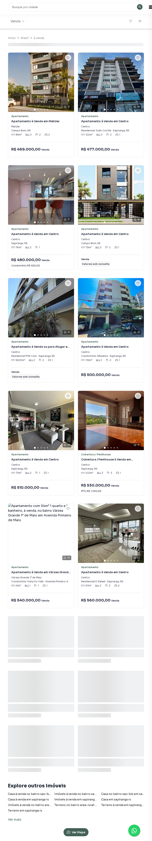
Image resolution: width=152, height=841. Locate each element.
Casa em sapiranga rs (116, 799)
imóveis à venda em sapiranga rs (77, 799)
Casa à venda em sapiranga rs (28, 799)
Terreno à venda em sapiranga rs (123, 805)
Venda (15, 21)
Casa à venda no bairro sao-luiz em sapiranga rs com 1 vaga (49, 794)
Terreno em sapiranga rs (25, 810)
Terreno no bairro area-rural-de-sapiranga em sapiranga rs (95, 805)
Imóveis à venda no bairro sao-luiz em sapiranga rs (89, 794)
